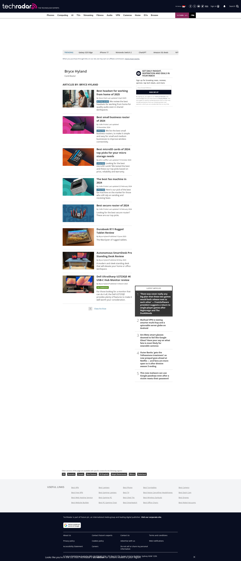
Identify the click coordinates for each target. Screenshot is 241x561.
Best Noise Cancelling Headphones (158, 492)
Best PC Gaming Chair (108, 502)
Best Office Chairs (150, 502)
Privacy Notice (163, 98)
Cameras (127, 15)
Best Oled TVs (129, 497)
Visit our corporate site (151, 517)
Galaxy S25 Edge (86, 52)
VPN (118, 15)
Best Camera (184, 487)
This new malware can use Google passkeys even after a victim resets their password (154, 376)
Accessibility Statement (73, 546)
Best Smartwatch (130, 502)
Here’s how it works (132, 59)
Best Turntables (150, 487)
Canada (80, 474)
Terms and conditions (158, 535)
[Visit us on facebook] (190, 6)
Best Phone (127, 487)
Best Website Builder (80, 502)
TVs (78, 15)
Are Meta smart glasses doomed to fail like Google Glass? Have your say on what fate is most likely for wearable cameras (155, 340)
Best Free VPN (77, 492)
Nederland (142, 474)
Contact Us (125, 535)
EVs (146, 15)
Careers (95, 546)
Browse (154, 15)
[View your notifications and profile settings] (224, 6)
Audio (109, 15)
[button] (234, 6)
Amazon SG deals (161, 52)
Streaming (88, 15)
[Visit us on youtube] (198, 6)
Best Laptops (104, 487)
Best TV (126, 492)
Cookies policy (98, 541)
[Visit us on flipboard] (202, 6)
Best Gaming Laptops (107, 492)
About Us (67, 535)
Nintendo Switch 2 (124, 52)
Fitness (100, 15)
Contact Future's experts (102, 535)
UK (64, 474)
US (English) (104, 474)
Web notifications (156, 541)
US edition (99, 557)
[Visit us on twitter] (194, 6)
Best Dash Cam (185, 492)
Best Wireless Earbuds (152, 497)
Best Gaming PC (105, 497)
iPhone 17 (104, 52)
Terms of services (160, 96)
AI (72, 15)
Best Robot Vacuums (187, 502)
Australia (71, 474)
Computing (62, 15)
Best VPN (75, 487)
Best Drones (184, 497)
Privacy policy (69, 541)
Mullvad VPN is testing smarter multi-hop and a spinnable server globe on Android (153, 324)
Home (138, 15)
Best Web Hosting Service (82, 497)
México (132, 474)
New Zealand (91, 474)
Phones (50, 15)
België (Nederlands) (119, 474)
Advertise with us (127, 541)
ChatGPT (142, 52)
